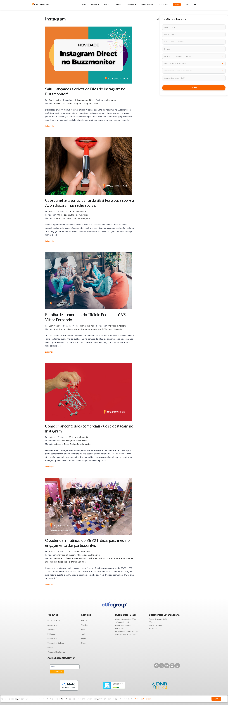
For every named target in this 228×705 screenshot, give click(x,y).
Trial (177, 4)
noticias (84, 215)
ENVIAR (193, 88)
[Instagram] (177, 665)
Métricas (93, 558)
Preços (106, 4)
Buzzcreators (163, 4)
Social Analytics (84, 444)
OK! (216, 699)
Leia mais (49, 126)
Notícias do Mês (105, 558)
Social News (81, 440)
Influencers (58, 558)
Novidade (118, 558)
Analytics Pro (60, 329)
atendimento (59, 103)
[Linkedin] (172, 665)
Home (84, 4)
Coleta (69, 103)
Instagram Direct (90, 103)
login (187, 4)
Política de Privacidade (143, 699)
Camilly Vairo (55, 100)
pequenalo (96, 329)
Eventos (118, 4)
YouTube (82, 562)
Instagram (111, 100)
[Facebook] (156, 665)
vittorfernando (115, 329)
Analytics (112, 326)
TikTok (105, 329)
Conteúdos (130, 4)
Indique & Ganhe (147, 4)
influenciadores (63, 215)
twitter (74, 562)
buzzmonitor (59, 218)
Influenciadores (73, 218)
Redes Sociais (70, 444)
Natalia (52, 211)
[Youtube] (166, 665)
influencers (71, 555)
